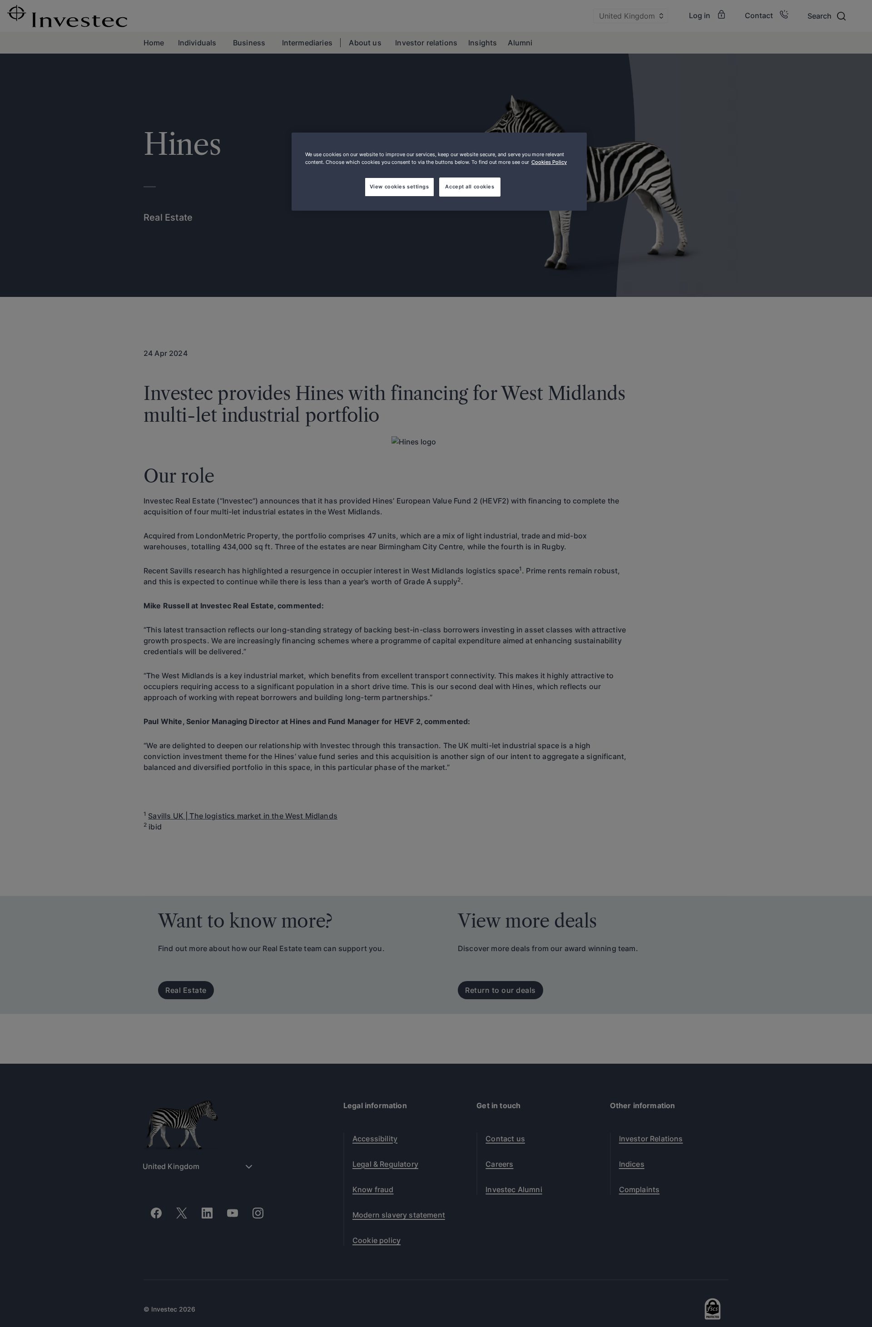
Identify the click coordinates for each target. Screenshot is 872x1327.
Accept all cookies (469, 186)
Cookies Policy (549, 162)
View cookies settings (399, 186)
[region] (439, 172)
